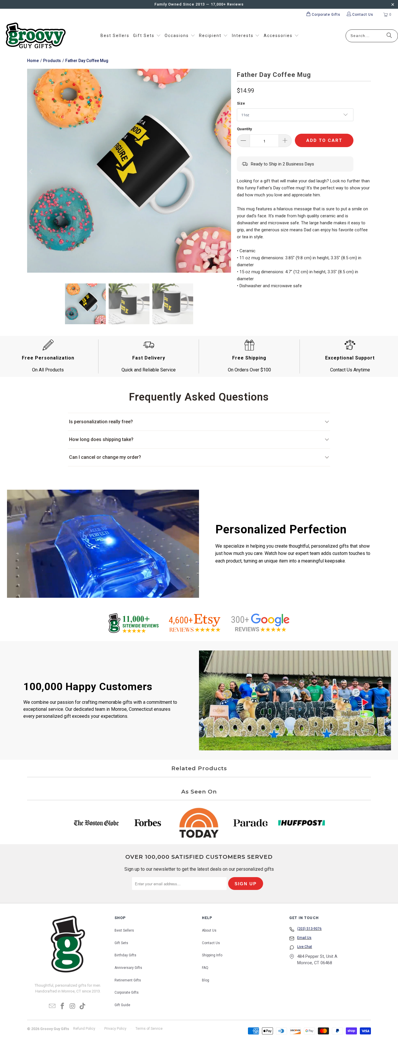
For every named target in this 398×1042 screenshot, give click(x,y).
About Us (209, 930)
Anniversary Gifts (128, 968)
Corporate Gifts (127, 992)
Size (241, 103)
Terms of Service (149, 1029)
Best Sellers (124, 930)
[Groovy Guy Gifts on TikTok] (82, 1006)
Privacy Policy (115, 1029)
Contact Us (211, 943)
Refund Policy (84, 1029)
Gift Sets (121, 943)
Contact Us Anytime (350, 370)
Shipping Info (212, 955)
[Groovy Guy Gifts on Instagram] (72, 1006)
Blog (205, 980)
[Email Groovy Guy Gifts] (52, 1006)
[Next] (226, 172)
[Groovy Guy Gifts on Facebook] (62, 1006)
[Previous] (31, 172)
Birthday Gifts (125, 955)
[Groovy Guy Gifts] (36, 35)
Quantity (244, 129)
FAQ (205, 968)
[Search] (389, 35)
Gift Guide (122, 1005)
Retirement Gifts (128, 980)
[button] (147, 36)
